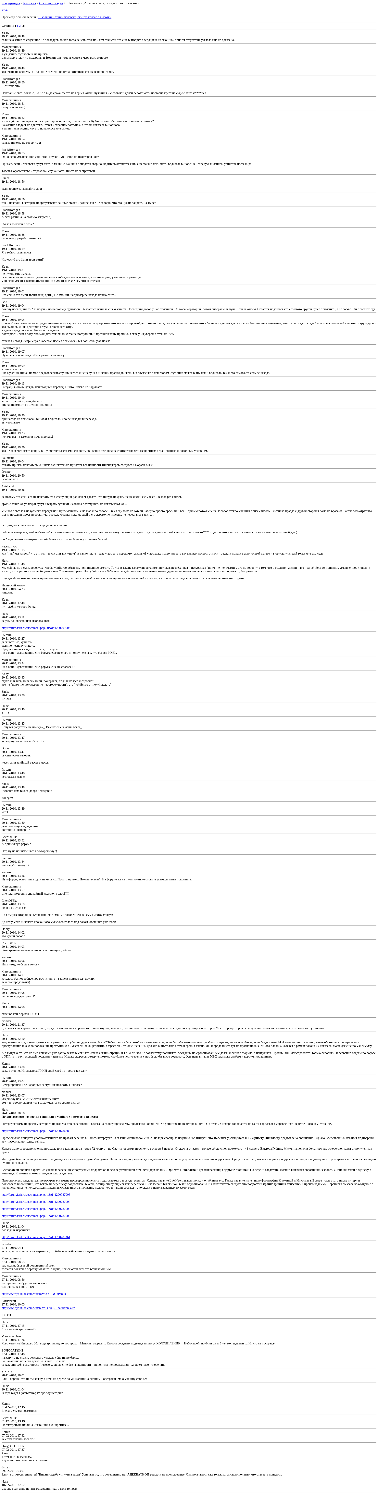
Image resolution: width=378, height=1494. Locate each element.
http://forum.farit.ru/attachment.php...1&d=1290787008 (36, 1194)
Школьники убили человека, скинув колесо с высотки (74, 17)
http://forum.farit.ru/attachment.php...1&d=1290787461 (36, 1237)
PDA (5, 10)
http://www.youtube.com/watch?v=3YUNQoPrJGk (34, 1293)
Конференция (11, 3)
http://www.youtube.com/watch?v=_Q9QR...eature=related (38, 1308)
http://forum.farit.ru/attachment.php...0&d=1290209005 (36, 628)
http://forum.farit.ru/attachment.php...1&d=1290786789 (36, 1131)
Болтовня (29, 3)
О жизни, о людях (51, 3)
